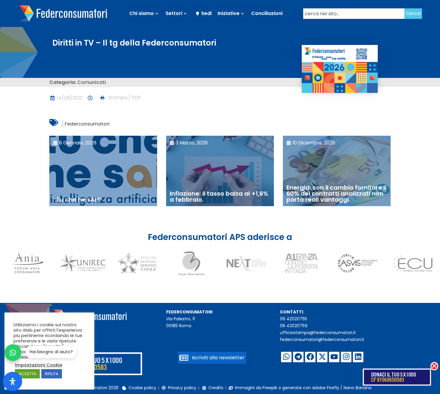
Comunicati (91, 82)
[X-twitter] (322, 357)
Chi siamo (141, 13)
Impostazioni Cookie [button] (38, 365)
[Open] (12, 381)
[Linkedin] (358, 357)
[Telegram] (298, 357)
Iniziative (228, 13)
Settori (174, 13)
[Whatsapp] (286, 357)
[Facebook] (310, 357)
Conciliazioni (267, 13)
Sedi (206, 13)
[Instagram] (346, 357)
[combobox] (353, 13)
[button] (120, 97)
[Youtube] (334, 357)
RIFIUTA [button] (51, 374)
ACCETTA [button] (27, 374)
